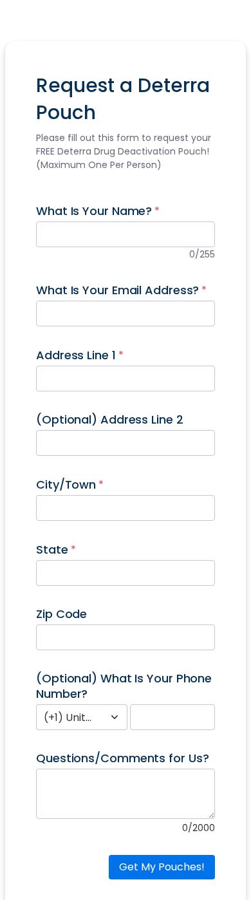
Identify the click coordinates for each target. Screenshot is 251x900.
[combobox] (67, 717)
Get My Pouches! (162, 866)
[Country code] (114, 717)
